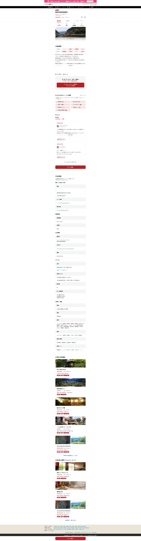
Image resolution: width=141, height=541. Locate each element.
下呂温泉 (68, 527)
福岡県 (84, 526)
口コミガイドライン (84, 532)
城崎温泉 (64, 527)
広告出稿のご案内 (77, 532)
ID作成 (95, 5)
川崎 (57, 529)
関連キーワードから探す (49, 530)
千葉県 (61, 526)
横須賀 (59, 529)
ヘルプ (90, 532)
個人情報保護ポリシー (67, 535)
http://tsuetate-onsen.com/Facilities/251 (65, 248)
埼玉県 (59, 526)
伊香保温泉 (72, 527)
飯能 (67, 529)
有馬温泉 (61, 527)
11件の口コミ (67, 17)
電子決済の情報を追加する (63, 210)
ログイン (91, 5)
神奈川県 (55, 526)
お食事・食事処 (74, 335)
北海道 (76, 526)
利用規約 (81, 535)
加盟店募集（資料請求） (69, 532)
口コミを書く (70, 167)
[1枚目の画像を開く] (70, 34)
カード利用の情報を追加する (63, 203)
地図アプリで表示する (62, 270)
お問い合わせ (94, 532)
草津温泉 (55, 527)
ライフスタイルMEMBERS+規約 (88, 535)
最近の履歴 (93, 3)
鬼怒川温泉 (87, 527)
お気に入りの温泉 (86, 3)
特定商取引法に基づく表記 (75, 535)
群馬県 (67, 526)
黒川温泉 (80, 527)
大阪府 (73, 526)
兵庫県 (64, 526)
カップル (64, 349)
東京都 (70, 526)
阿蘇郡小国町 (63, 267)
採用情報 (95, 535)
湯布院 (83, 527)
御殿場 (70, 529)
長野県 (79, 526)
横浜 (54, 529)
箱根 (58, 527)
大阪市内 (73, 529)
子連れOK (77, 349)
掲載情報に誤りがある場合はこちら (62, 179)
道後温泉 (76, 527)
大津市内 (80, 529)
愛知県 (81, 526)
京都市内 (76, 529)
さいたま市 (64, 529)
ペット (81, 349)
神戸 (83, 529)
